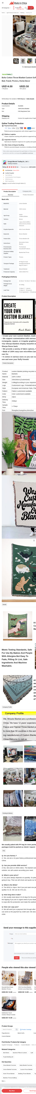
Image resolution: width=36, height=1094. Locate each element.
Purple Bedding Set (8, 1057)
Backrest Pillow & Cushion (20, 1052)
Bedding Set (29, 12)
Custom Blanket (6, 1036)
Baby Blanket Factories (26, 1065)
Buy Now (12, 1091)
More (3, 1081)
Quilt (32, 1052)
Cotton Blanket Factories (10, 1069)
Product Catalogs (26, 1029)
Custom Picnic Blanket (26, 1069)
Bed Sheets (6, 1052)
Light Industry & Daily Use (13, 12)
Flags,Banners (6, 1033)
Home (3, 12)
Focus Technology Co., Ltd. (22, 1087)
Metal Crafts (21, 1033)
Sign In (4, 183)
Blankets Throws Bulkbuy (10, 1078)
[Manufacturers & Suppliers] (18, 3)
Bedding (22, 12)
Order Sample (30, 98)
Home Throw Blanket (9, 1073)
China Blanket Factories (9, 1065)
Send (16, 958)
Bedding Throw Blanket (24, 1073)
